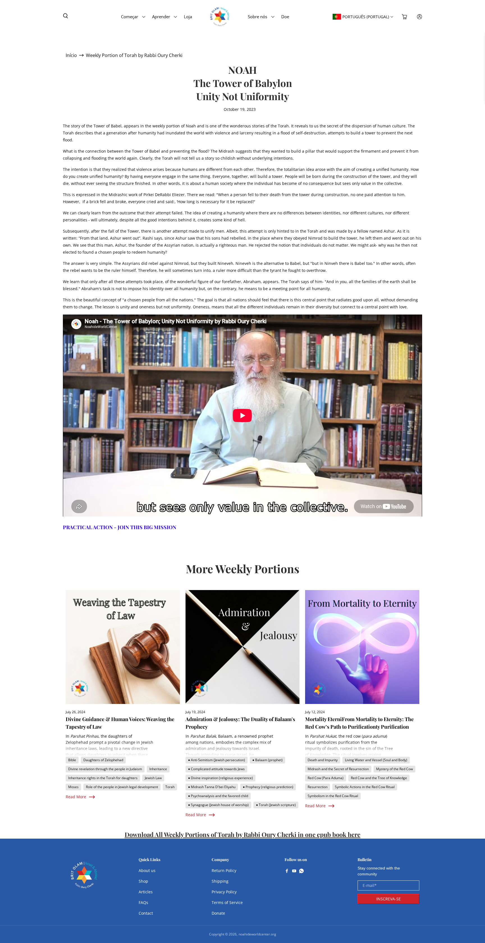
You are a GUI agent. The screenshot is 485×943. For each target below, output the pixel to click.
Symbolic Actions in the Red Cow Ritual (365, 786)
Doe (285, 16)
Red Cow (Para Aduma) (326, 777)
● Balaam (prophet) (267, 760)
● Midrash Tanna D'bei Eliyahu (211, 786)
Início (71, 55)
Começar (129, 16)
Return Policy (224, 870)
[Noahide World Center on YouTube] (294, 871)
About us (147, 870)
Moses (73, 786)
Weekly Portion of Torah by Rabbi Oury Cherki (134, 55)
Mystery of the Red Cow (394, 769)
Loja (188, 16)
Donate (218, 913)
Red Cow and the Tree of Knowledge (379, 777)
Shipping (220, 881)
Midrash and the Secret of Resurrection (338, 769)
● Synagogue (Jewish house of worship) (218, 804)
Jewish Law (153, 777)
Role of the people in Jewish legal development (122, 786)
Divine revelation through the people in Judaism (105, 769)
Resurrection (318, 786)
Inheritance (158, 769)
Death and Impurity (323, 760)
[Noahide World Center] (84, 878)
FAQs (143, 902)
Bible (72, 760)
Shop (143, 881)
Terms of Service (227, 902)
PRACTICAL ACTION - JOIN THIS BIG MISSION (119, 527)
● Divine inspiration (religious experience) (220, 777)
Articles (146, 891)
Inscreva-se (388, 898)
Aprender (161, 16)
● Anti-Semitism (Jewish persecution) (216, 760)
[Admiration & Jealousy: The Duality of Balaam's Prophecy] (243, 647)
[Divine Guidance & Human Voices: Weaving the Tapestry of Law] (123, 647)
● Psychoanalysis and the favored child (218, 795)
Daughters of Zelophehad (103, 760)
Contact (146, 913)
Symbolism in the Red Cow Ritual (333, 795)
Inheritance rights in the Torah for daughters (103, 777)
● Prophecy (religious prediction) (268, 786)
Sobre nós (257, 16)
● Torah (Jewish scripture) (276, 804)
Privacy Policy (224, 891)
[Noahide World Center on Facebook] (287, 871)
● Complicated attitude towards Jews (216, 769)
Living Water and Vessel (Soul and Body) (376, 760)
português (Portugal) (365, 16)
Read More (76, 796)
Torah (170, 786)
